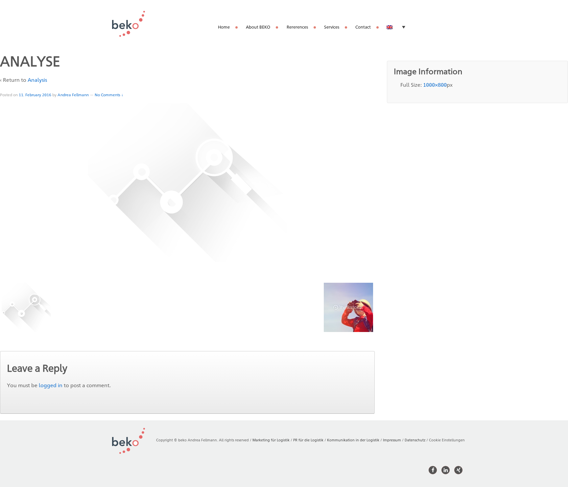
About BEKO (258, 27)
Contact (363, 27)
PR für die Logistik (308, 440)
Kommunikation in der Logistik (353, 440)
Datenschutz (415, 440)
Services (331, 27)
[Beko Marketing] (128, 23)
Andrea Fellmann (73, 95)
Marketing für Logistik (271, 440)
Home (224, 27)
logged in (50, 385)
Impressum (392, 440)
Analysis (37, 80)
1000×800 (435, 85)
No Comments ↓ (109, 95)
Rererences (297, 27)
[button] (433, 470)
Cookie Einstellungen (447, 440)
